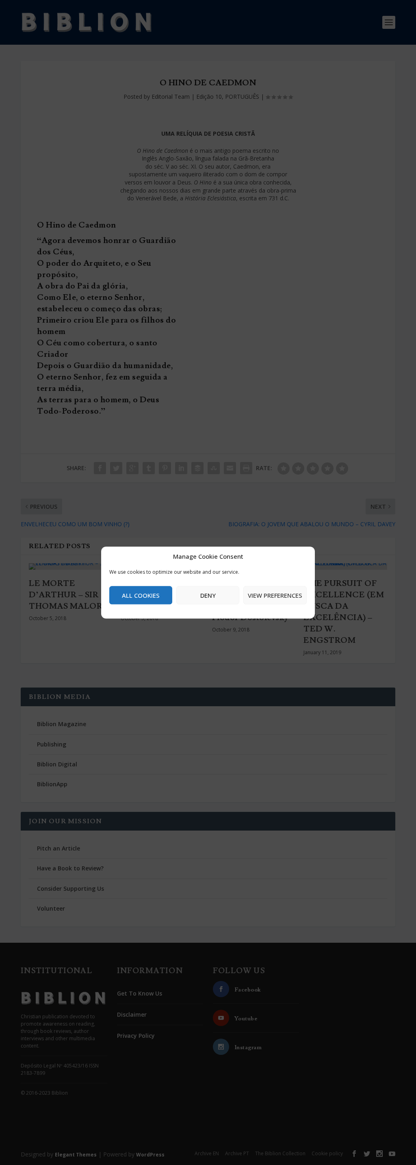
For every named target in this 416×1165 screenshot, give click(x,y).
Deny (208, 595)
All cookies (141, 595)
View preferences (275, 595)
